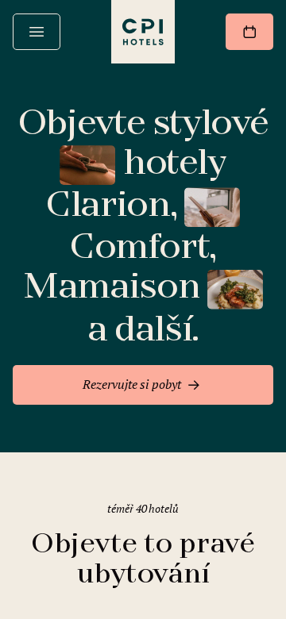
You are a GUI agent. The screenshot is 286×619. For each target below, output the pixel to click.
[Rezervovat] (249, 31)
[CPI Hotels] (143, 31)
